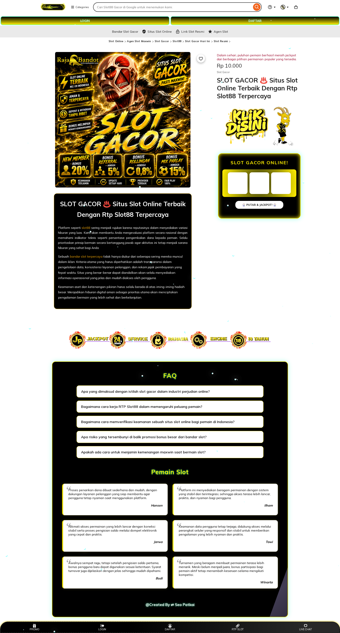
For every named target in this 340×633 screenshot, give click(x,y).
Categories (82, 7)
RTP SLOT (238, 629)
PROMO (34, 629)
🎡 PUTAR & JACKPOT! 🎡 (259, 204)
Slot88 (177, 41)
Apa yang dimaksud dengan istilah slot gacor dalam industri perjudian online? (145, 391)
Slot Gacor (162, 41)
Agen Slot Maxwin (139, 41)
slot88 (86, 228)
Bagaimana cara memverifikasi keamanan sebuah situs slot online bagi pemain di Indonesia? (158, 422)
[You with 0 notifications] (284, 7)
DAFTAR (255, 21)
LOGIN (85, 21)
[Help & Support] (271, 7)
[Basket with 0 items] (296, 7)
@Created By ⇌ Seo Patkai (170, 604)
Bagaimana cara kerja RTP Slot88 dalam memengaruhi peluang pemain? (141, 406)
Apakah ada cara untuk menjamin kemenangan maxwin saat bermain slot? (143, 452)
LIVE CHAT (305, 629)
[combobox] (172, 7)
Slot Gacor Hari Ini (197, 41)
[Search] (257, 7)
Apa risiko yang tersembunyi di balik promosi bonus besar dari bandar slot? (144, 437)
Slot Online (116, 41)
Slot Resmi (221, 41)
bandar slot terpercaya (86, 256)
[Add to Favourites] (201, 58)
